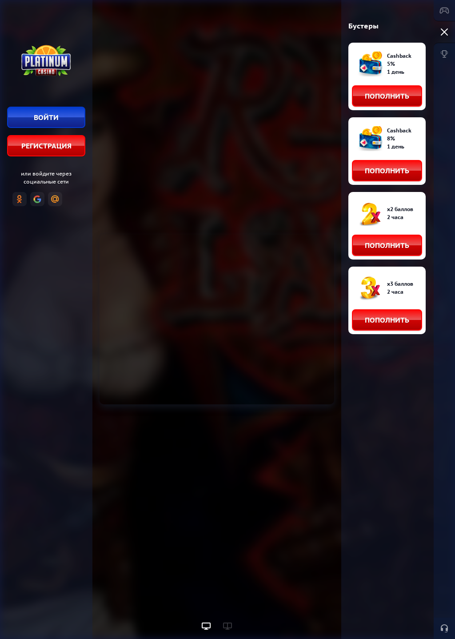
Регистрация (46, 145)
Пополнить (387, 96)
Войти (46, 117)
